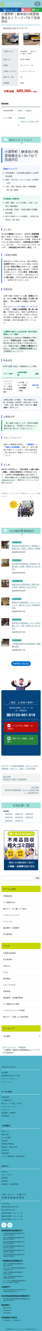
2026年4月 (19, 817)
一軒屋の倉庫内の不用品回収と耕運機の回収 (26, 645)
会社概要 (4, 1072)
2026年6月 (29, 814)
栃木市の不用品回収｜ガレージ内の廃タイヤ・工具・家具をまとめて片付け (26, 626)
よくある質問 (6, 1137)
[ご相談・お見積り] (21, 850)
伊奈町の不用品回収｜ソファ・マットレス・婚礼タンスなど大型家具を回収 (26, 605)
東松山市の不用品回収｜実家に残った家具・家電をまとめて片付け (26, 585)
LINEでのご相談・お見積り (20, 740)
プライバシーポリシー (9, 1078)
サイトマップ (6, 1082)
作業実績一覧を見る (21, 663)
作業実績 (22, 1047)
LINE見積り (5, 1153)
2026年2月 (9, 820)
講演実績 (6, 978)
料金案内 (4, 1140)
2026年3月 (29, 817)
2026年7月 (19, 814)
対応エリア (5, 1131)
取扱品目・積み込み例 (9, 1147)
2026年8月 (9, 814)
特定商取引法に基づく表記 (10, 1075)
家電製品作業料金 (7, 1144)
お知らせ (6, 965)
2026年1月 (19, 820)
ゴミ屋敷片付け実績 (11, 1004)
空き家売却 (7, 934)
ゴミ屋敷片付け (9, 902)
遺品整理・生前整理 (11, 927)
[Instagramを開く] (9, 1225)
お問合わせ (5, 1150)
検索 (37, 878)
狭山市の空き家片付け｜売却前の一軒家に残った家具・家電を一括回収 (26, 547)
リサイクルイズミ (14, 3)
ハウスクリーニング (11, 915)
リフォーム (7, 921)
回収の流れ (5, 1134)
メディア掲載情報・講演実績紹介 (13, 1156)
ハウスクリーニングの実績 (14, 1010)
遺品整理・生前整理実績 (13, 997)
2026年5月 (9, 817)
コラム (6, 972)
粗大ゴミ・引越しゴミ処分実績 (22, 768)
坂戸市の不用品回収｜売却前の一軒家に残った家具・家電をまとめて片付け (26, 566)
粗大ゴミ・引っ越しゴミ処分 (14, 908)
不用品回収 (21, 118)
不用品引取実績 (17, 766)
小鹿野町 (28, 110)
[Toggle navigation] (37, 4)
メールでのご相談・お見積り (20, 727)
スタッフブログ (32, 766)
